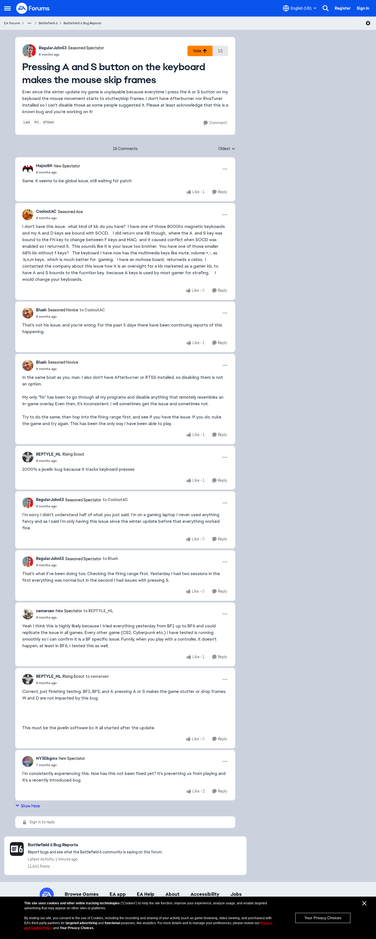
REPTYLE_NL (48, 454)
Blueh (41, 309)
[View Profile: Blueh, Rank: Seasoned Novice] (27, 313)
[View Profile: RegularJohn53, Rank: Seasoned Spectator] (29, 51)
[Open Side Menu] (7, 8)
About (172, 894)
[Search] (325, 8)
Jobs (236, 894)
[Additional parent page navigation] (29, 23)
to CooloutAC (92, 309)
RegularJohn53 (53, 47)
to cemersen (97, 676)
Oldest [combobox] (226, 149)
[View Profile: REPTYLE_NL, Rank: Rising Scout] (27, 457)
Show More (30, 806)
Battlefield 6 (48, 23)
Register (343, 8)
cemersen (45, 610)
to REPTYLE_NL (98, 610)
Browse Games (82, 894)
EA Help (145, 894)
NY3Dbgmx (46, 758)
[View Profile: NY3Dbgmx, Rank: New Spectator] (27, 761)
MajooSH (44, 165)
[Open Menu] (368, 23)
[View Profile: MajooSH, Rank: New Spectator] (27, 169)
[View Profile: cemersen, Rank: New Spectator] (27, 613)
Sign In (363, 8)
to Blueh (110, 558)
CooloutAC (46, 211)
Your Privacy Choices (322, 918)
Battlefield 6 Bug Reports (82, 23)
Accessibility (204, 894)
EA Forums (12, 23)
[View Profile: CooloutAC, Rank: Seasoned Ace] (27, 214)
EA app (118, 894)
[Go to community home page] (33, 8)
